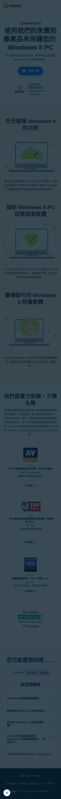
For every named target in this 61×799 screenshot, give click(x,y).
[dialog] (30, 399)
